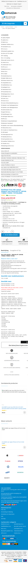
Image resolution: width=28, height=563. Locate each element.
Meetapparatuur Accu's (8, 94)
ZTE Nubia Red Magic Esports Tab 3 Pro (11, 169)
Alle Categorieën (9, 23)
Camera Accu (5, 62)
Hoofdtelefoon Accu (7, 85)
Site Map (3, 518)
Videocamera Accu (6, 127)
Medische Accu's (6, 69)
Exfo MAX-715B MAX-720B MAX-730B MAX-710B (13, 158)
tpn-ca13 (7, 555)
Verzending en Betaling (7, 512)
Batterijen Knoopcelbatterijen (9, 121)
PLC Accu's (4, 49)
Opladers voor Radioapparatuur (10, 105)
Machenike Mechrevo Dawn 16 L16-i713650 (12, 172)
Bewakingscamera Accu (8, 145)
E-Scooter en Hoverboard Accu (9, 130)
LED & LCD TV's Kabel (7, 53)
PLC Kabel (4, 73)
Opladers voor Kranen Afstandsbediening (12, 125)
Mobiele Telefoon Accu (8, 44)
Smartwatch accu (6, 46)
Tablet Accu (5, 42)
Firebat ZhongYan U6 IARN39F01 (9, 153)
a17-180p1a (18, 556)
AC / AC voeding (6, 58)
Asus (16, 27)
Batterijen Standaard (7, 123)
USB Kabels (5, 132)
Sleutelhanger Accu (7, 114)
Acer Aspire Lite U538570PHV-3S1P (9, 167)
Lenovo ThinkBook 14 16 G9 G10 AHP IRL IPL (12, 176)
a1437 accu (19, 553)
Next (26, 178)
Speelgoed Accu (6, 87)
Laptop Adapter (9, 27)
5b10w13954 (18, 552)
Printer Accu (5, 98)
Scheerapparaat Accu (7, 134)
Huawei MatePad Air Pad (7, 160)
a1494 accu (20, 555)
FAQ (2, 516)
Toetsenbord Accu (6, 89)
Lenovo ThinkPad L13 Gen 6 (8, 165)
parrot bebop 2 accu (10, 553)
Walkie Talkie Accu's (7, 78)
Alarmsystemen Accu (7, 139)
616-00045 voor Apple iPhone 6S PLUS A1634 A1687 (13, 442)
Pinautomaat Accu (6, 91)
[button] (14, 17)
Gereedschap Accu (6, 76)
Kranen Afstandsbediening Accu (10, 103)
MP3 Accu (4, 118)
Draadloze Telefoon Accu (8, 141)
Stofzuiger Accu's (6, 96)
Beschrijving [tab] (4, 250)
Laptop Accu (5, 40)
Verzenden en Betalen (16, 6)
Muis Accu (4, 71)
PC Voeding (5, 55)
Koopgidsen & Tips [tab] (15, 250)
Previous (2, 178)
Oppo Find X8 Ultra (6, 155)
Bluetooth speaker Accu (8, 51)
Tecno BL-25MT (5, 162)
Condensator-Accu (6, 64)
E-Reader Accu (5, 143)
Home (2, 27)
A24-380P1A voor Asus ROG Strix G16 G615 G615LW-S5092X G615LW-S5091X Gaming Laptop (14, 407)
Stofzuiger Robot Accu (7, 116)
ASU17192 (7, 208)
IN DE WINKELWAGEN (11, 235)
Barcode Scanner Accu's (8, 60)
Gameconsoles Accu (7, 109)
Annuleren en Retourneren (13, 8)
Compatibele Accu (6, 82)
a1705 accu (13, 555)
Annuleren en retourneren (7, 514)
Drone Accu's (5, 100)
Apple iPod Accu (6, 112)
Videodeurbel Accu (7, 136)
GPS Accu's (5, 67)
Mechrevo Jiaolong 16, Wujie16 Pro (9, 174)
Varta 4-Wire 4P (5, 151)
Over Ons (6, 6)
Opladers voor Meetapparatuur (10, 107)
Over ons (3, 509)
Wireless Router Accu (7, 80)
